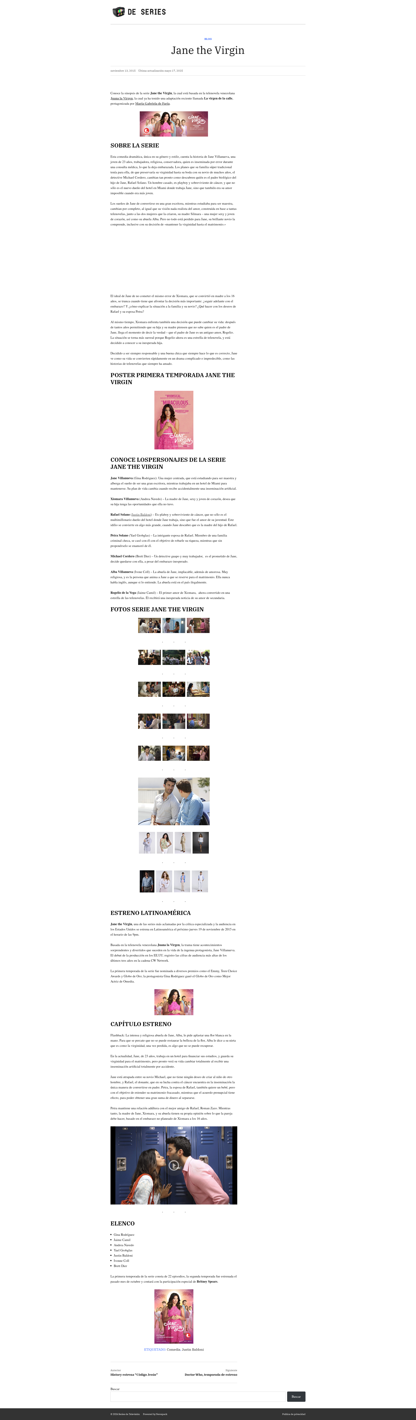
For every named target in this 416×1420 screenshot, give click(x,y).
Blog (208, 39)
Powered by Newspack (155, 1414)
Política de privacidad (294, 1414)
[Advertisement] (173, 255)
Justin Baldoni (141, 514)
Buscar (115, 1389)
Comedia (173, 1349)
